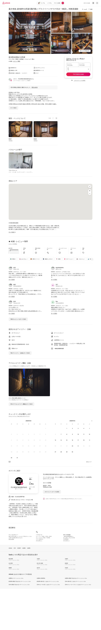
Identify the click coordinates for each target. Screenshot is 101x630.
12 (89, 434)
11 (83, 434)
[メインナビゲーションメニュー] (97, 2)
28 (61, 452)
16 (72, 440)
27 (55, 452)
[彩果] (10, 302)
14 (61, 440)
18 (83, 440)
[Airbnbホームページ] (6, 3)
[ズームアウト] (89, 193)
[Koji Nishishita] (53, 268)
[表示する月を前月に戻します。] (9, 420)
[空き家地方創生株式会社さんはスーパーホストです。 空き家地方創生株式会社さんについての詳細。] (10, 79)
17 (78, 440)
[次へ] (56, 118)
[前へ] (53, 118)
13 (55, 440)
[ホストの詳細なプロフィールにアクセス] (23, 483)
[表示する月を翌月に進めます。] (91, 420)
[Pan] (53, 302)
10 (78, 434)
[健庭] (10, 285)
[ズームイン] (89, 190)
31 (17, 457)
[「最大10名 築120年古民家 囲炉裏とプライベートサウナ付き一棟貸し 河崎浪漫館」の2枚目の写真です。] (61, 22)
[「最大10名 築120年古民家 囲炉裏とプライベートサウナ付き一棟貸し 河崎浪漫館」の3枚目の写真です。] (61, 43)
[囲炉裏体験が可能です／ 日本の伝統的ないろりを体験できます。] (82, 43)
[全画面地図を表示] (89, 186)
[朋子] (53, 285)
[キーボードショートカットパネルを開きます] (9, 462)
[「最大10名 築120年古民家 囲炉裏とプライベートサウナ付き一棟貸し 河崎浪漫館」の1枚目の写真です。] (30, 33)
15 (66, 440)
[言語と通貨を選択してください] (93, 2)
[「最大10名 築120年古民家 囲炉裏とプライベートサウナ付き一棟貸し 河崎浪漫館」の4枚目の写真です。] (82, 22)
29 (66, 452)
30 (11, 457)
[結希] (10, 268)
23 (72, 446)
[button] (78, 69)
